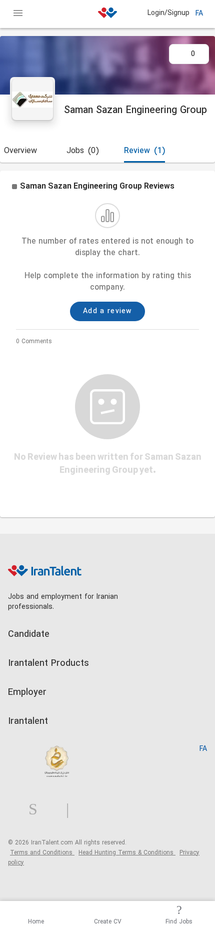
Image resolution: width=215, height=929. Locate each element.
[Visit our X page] (56, 809)
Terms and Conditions (42, 852)
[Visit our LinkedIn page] (18, 809)
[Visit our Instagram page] (37, 809)
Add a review (107, 311)
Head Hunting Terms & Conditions (127, 852)
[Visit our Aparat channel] (87, 809)
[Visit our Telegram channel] (71, 809)
